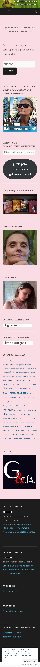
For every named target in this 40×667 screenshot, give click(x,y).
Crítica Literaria (32, 376)
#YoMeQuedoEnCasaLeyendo (13, 365)
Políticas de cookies (12, 591)
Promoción (18, 426)
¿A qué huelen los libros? (28, 438)
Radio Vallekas (11, 430)
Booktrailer (5, 376)
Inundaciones (22, 401)
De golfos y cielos (19, 380)
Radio (5, 430)
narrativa (6, 419)
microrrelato (19, 415)
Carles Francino (13, 376)
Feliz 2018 (32, 393)
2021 (29, 364)
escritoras (27, 388)
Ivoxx (28, 401)
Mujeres (30, 415)
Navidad (11, 419)
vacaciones (31, 434)
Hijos (29, 398)
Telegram (14, 434)
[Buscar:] (19, 64)
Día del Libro (7, 384)
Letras (23, 410)
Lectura (16, 410)
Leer (20, 410)
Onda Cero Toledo (10, 422)
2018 (26, 365)
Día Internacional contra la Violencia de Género (24, 384)
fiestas (17, 398)
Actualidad (34, 364)
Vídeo (20, 438)
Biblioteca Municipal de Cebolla (27, 372)
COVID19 (25, 376)
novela (30, 419)
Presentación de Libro (8, 426)
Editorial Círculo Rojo (10, 388)
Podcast (32, 422)
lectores (8, 410)
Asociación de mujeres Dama (22, 368)
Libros (6, 414)
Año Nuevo (13, 372)
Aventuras (33, 368)
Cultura (9, 380)
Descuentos (30, 380)
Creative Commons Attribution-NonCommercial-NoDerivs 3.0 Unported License (18, 528)
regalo (18, 430)
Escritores (9, 392)
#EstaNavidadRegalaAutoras (10, 360)
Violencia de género (13, 438)
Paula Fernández (19, 422)
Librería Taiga (29, 410)
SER (31, 430)
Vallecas (5, 438)
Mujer (25, 415)
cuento (4, 380)
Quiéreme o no (28, 426)
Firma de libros (23, 398)
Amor (4, 368)
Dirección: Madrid (12, 632)
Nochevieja (25, 419)
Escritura (23, 393)
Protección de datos (13, 611)
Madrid (12, 414)
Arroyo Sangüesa (10, 368)
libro (34, 410)
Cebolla (19, 376)
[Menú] (9, 11)
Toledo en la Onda (22, 434)
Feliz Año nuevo (9, 398)
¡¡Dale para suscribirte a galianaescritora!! (20, 169)
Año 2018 (5, 372)
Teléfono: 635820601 (13, 636)
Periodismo (27, 422)
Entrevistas (22, 388)
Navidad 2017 (17, 419)
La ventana (28, 405)
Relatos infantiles (25, 430)
